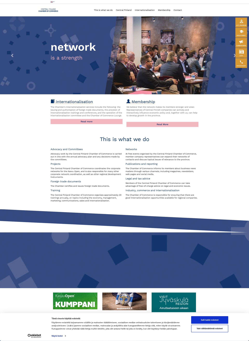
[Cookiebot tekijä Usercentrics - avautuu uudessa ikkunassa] (34, 336)
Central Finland (124, 10)
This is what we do (103, 10)
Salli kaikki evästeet (210, 320)
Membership (164, 10)
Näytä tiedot (57, 336)
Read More (162, 124)
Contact (178, 10)
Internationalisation (145, 10)
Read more (86, 121)
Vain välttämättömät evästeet (210, 328)
